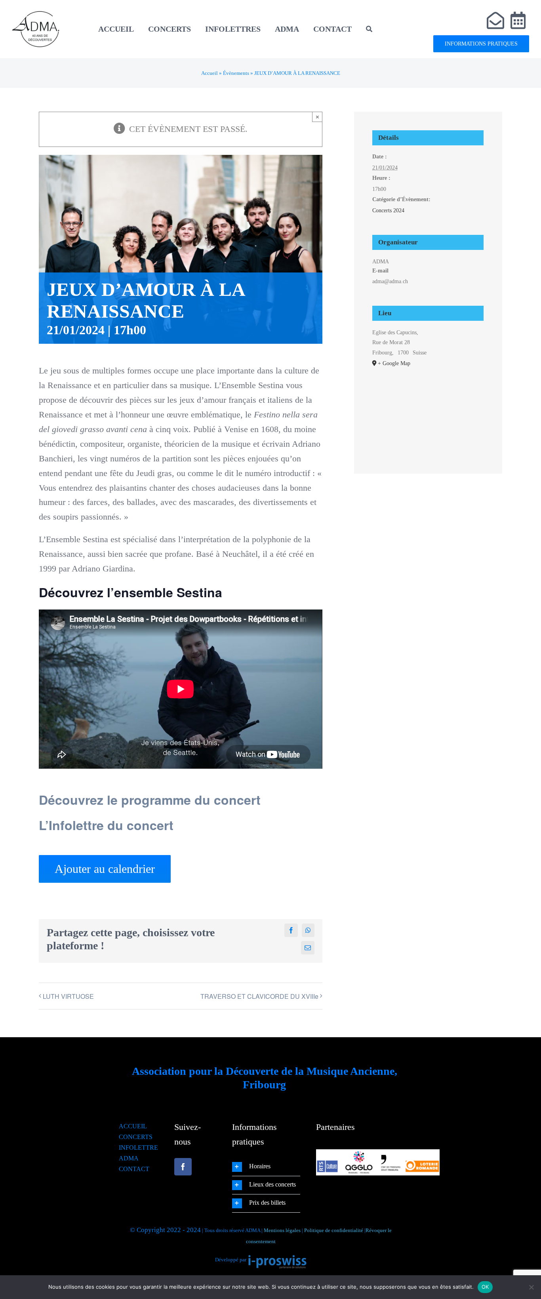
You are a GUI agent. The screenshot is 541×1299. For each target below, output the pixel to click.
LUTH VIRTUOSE (68, 996)
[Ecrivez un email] (495, 20)
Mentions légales (282, 1230)
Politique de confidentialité (333, 1230)
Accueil (209, 73)
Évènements (236, 73)
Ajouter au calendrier (105, 868)
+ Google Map (394, 363)
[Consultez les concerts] (518, 20)
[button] (266, 1167)
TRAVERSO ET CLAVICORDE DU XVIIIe (259, 996)
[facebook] (183, 1166)
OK (485, 1287)
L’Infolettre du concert (106, 825)
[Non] (531, 1287)
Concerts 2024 (388, 210)
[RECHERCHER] (369, 29)
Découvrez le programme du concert (150, 799)
